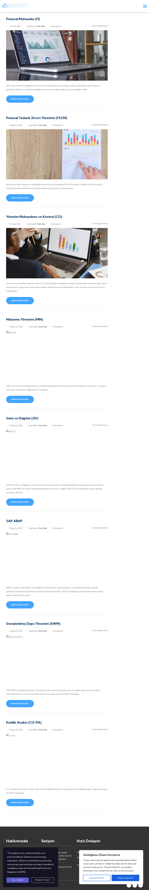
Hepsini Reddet (96, 878)
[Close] (140, 852)
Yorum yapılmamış (100, 26)
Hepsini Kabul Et (125, 878)
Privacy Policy (42, 880)
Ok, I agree (17, 880)
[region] (111, 867)
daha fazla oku (20, 99)
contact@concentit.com (61, 867)
